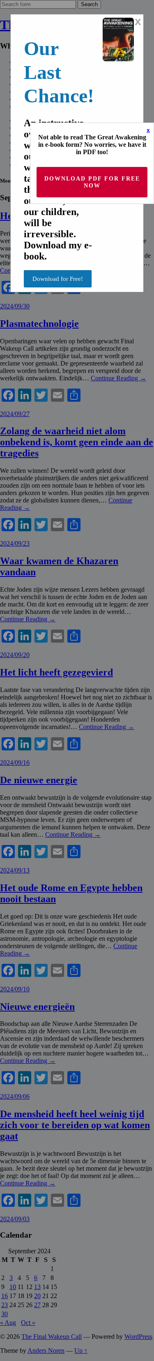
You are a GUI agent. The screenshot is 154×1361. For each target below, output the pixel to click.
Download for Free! (57, 278)
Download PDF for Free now (92, 182)
